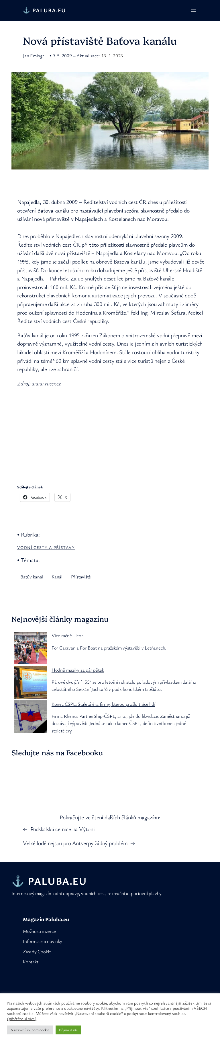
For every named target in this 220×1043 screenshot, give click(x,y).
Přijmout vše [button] (68, 1029)
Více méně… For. (68, 635)
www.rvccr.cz (46, 383)
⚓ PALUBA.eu (44, 10)
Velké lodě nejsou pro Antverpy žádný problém (75, 843)
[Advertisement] (111, 433)
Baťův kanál (31, 576)
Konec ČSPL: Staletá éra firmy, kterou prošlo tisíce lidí (103, 704)
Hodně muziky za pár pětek (78, 669)
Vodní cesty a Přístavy (46, 547)
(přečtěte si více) (21, 1018)
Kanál (57, 576)
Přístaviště (81, 576)
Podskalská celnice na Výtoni (62, 829)
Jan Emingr (33, 55)
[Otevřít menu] (193, 10)
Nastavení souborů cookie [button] (30, 1029)
